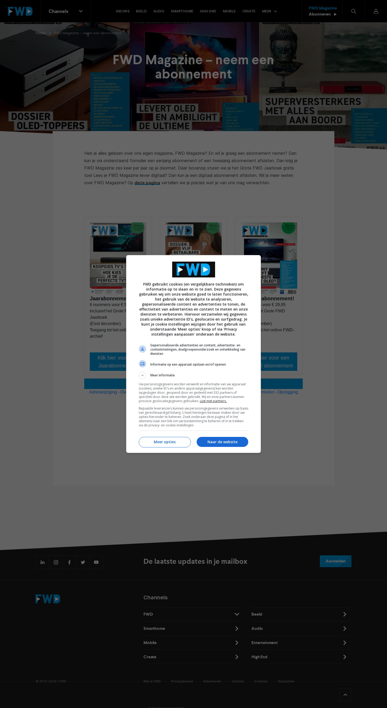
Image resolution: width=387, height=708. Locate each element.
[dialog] (193, 354)
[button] (193, 375)
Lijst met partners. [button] (213, 401)
